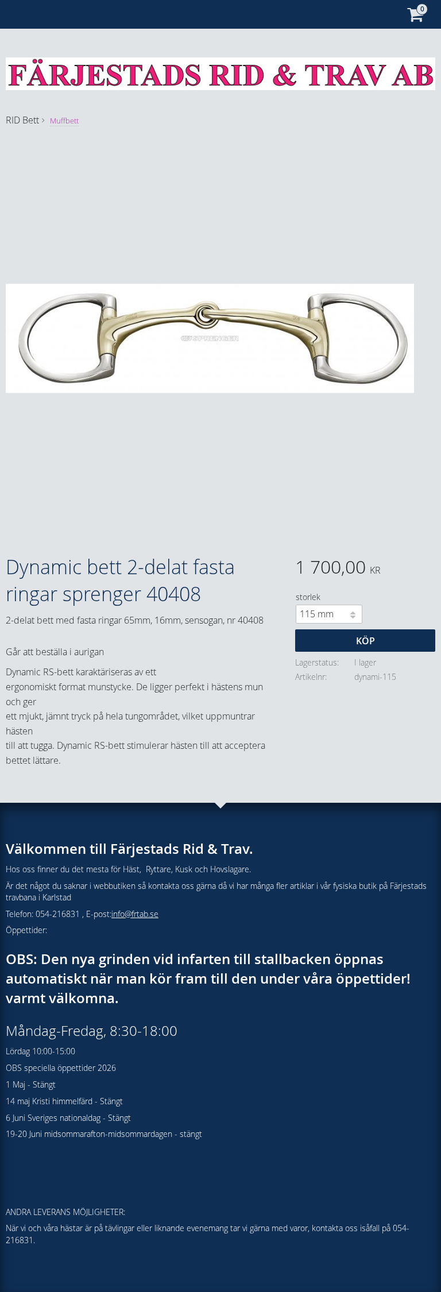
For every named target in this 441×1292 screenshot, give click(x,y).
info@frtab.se (134, 913)
